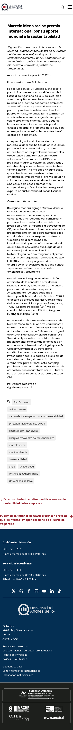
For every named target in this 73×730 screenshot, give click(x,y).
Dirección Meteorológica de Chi (27, 423)
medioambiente (18, 452)
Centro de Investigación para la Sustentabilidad (36, 416)
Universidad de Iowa (21, 481)
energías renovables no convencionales (31, 438)
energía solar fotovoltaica (23, 430)
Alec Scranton (21, 402)
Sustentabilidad (18, 459)
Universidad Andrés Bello (23, 473)
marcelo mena (17, 445)
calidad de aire (17, 409)
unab (12, 466)
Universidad (27, 466)
